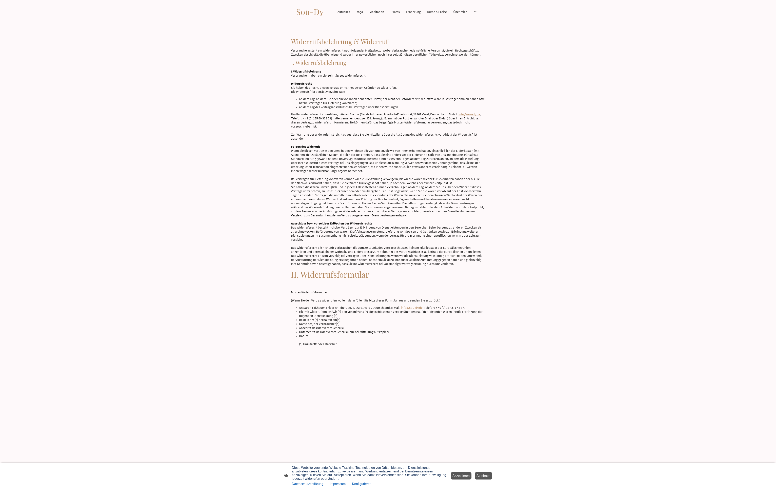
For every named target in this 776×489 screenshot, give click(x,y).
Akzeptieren (461, 475)
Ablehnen (483, 475)
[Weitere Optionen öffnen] (475, 12)
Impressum (338, 484)
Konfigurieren (361, 484)
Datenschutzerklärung (307, 484)
